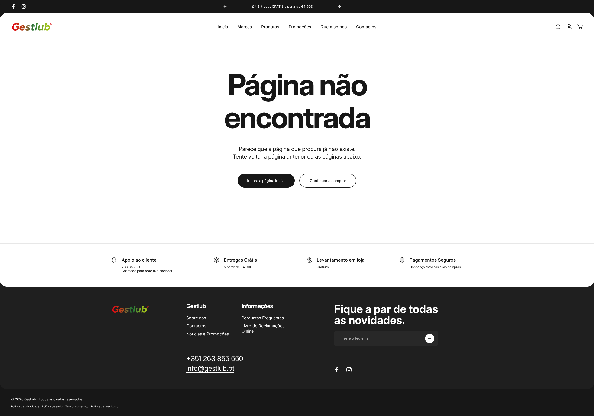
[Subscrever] (429, 338)
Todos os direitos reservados (60, 399)
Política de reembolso (104, 406)
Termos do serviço (76, 406)
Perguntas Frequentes (263, 317)
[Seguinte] (339, 6)
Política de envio (52, 406)
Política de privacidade (25, 406)
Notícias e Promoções (207, 334)
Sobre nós (196, 317)
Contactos (196, 325)
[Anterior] (225, 6)
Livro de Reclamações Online (263, 328)
